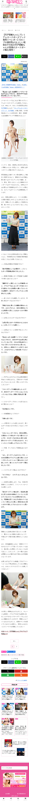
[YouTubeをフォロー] (21, 671)
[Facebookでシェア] (5, 556)
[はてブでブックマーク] (18, 556)
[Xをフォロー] (7, 671)
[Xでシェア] (5, 552)
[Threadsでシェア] (11, 556)
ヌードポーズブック (13, 654)
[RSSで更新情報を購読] (21, 675)
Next (28, 18)
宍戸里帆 (4, 108)
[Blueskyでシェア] (18, 552)
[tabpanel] (8, 17)
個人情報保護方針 (21, 793)
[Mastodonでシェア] (11, 552)
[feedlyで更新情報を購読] (7, 675)
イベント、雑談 (12, 651)
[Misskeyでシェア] (24, 552)
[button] (24, 56)
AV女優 (4, 651)
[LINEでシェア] (24, 556)
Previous (1, 18)
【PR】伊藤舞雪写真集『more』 (11, 85)
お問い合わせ (14, 796)
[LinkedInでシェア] (14, 560)
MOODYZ (5, 654)
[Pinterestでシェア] (8, 560)
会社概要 (7, 793)
